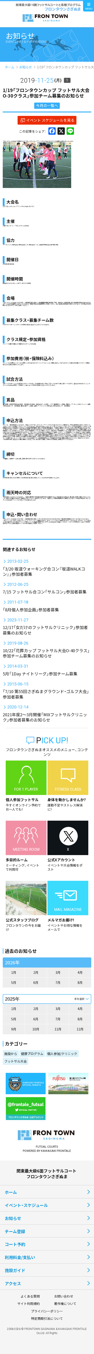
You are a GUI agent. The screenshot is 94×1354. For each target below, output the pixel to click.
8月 (80, 982)
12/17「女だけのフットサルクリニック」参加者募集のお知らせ (45, 629)
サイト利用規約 (28, 1303)
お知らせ (25, 67)
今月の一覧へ (47, 105)
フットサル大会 (15, 1061)
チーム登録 (15, 1231)
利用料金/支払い (20, 1257)
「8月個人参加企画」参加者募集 (31, 610)
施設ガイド (15, 1270)
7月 (57, 982)
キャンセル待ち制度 (25, 523)
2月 (35, 972)
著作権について (65, 1303)
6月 (35, 982)
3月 (57, 972)
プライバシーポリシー (47, 1311)
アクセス (13, 1283)
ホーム (9, 67)
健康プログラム (32, 1053)
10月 (35, 1029)
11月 (58, 1029)
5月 (13, 982)
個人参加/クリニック (62, 1053)
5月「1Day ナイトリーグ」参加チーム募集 (40, 674)
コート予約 (15, 1244)
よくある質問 (30, 1296)
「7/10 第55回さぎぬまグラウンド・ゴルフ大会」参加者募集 (46, 693)
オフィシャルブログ (10, 521)
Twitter (19, 521)
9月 (13, 1029)
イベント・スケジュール (26, 1205)
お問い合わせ (63, 1296)
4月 (80, 972)
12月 (80, 1029)
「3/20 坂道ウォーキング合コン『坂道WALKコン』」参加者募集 (44, 571)
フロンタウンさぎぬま (9, 303)
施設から (10, 1053)
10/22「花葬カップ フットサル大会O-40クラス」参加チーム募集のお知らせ (46, 653)
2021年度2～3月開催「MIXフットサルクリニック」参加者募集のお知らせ (45, 717)
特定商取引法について (47, 1318)
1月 (13, 972)
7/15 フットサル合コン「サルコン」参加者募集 (44, 592)
